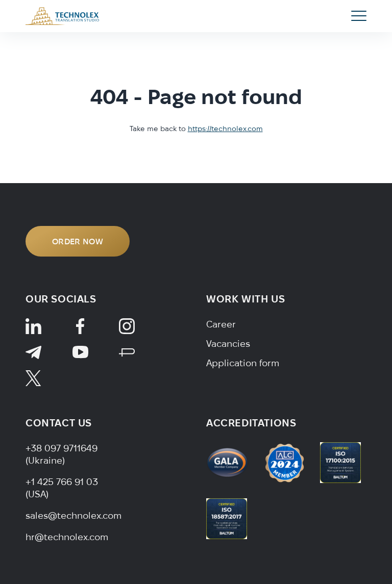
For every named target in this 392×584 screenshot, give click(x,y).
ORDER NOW (77, 241)
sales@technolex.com (73, 515)
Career (221, 324)
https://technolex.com (225, 128)
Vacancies (228, 343)
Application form (242, 363)
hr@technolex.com (67, 536)
